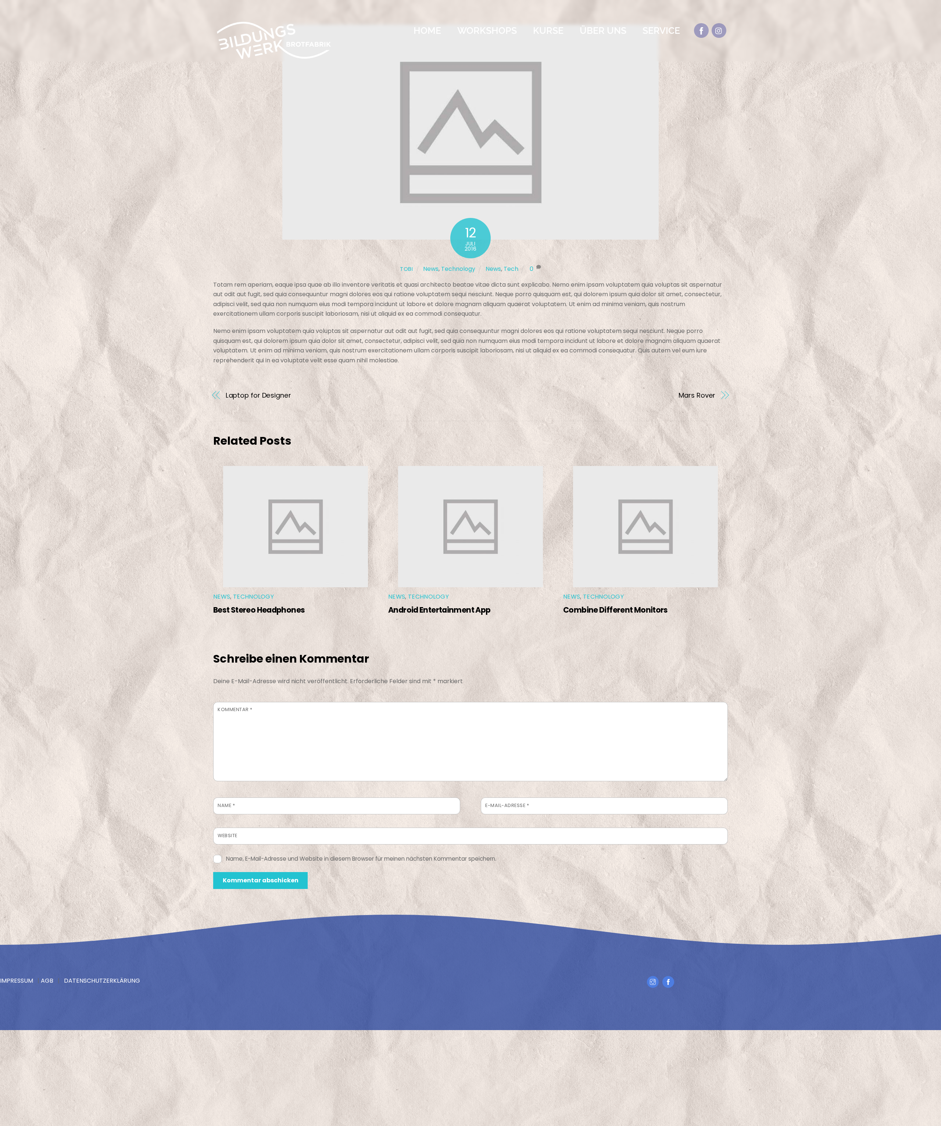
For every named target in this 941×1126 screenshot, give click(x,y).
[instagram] (719, 30)
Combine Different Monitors (615, 610)
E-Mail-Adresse (507, 805)
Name (226, 805)
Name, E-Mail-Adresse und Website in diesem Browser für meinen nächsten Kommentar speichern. (361, 859)
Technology (458, 269)
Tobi (406, 269)
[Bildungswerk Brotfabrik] (273, 57)
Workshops (487, 30)
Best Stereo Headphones (259, 610)
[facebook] (701, 30)
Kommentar (235, 709)
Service (661, 30)
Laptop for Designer (258, 395)
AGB (47, 980)
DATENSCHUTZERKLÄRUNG (102, 980)
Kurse (548, 30)
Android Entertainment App (439, 610)
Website (227, 835)
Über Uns (603, 30)
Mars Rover (697, 395)
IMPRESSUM (16, 980)
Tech (511, 269)
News (431, 269)
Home (427, 30)
